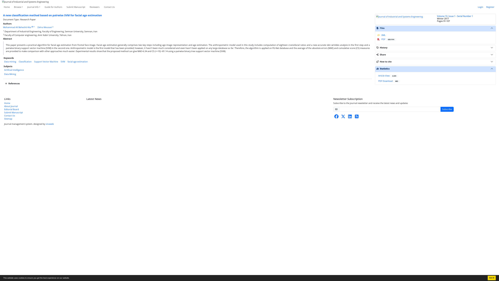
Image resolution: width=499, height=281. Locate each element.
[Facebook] (336, 117)
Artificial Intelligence (14, 70)
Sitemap (8, 118)
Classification (25, 61)
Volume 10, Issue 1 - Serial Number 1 (455, 16)
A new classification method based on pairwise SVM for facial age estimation (52, 15)
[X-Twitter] (343, 117)
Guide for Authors (53, 7)
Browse (17, 7)
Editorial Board (11, 109)
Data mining (10, 61)
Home (7, 7)
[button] (70, 278)
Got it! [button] (491, 278)
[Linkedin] (350, 117)
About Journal (11, 106)
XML (383, 35)
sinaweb (50, 124)
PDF (387, 39)
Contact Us (109, 7)
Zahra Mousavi (44, 27)
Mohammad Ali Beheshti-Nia (17, 27)
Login (480, 7)
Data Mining (10, 74)
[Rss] (357, 117)
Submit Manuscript (76, 7)
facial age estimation (78, 61)
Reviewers (95, 7)
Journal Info (33, 7)
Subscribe (447, 109)
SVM (63, 61)
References (14, 83)
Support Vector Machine (46, 61)
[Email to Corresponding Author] (32, 27)
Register (490, 7)
